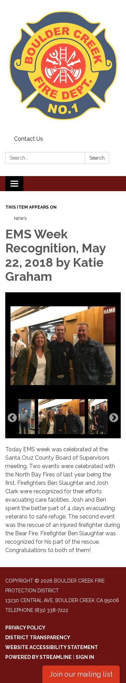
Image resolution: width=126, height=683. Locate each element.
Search (97, 158)
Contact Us (28, 138)
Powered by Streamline (38, 657)
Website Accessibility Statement (51, 647)
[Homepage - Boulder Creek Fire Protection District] (63, 66)
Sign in (85, 657)
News (20, 218)
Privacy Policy (25, 627)
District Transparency (37, 637)
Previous (12, 418)
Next (113, 418)
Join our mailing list (81, 674)
